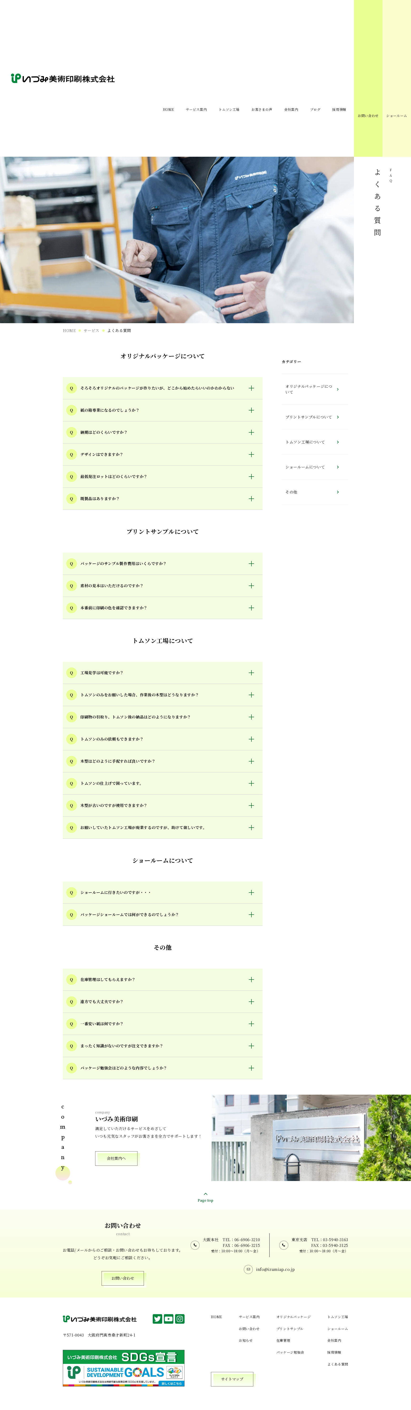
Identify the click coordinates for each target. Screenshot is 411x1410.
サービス (92, 330)
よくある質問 (337, 1364)
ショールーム (396, 115)
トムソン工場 (337, 1316)
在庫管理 (283, 1340)
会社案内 (334, 1340)
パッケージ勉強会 (290, 1352)
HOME (69, 330)
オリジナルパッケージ (293, 1316)
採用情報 (334, 1352)
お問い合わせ (368, 115)
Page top (205, 1200)
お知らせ (246, 1340)
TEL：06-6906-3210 (241, 1239)
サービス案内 (249, 1316)
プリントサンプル (289, 1328)
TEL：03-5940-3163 (329, 1239)
